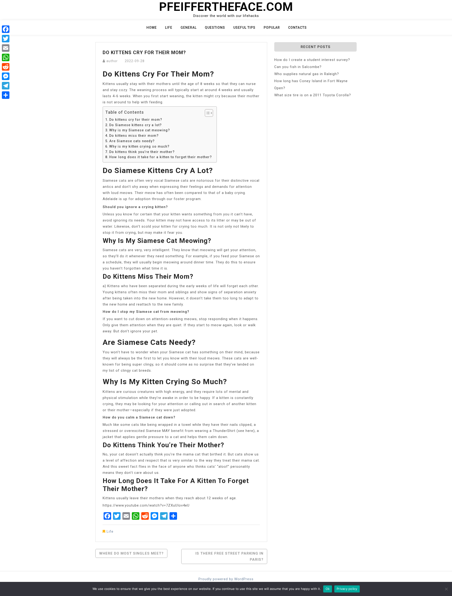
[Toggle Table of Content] (206, 113)
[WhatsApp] (5, 57)
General (189, 27)
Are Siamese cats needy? (132, 141)
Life (168, 27)
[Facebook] (5, 29)
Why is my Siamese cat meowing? (139, 130)
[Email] (5, 48)
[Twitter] (5, 38)
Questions (215, 27)
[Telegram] (5, 85)
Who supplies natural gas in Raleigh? (306, 74)
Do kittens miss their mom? (134, 135)
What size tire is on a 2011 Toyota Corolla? (312, 95)
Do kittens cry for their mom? (135, 119)
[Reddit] (5, 67)
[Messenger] (5, 76)
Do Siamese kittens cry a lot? (135, 125)
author (112, 61)
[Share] (5, 95)
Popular (272, 27)
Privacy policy (347, 589)
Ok (328, 589)
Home (151, 27)
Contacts (297, 27)
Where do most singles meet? (131, 553)
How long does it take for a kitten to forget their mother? (160, 157)
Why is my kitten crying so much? (139, 146)
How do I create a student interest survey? (312, 60)
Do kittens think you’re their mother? (142, 152)
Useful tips (244, 27)
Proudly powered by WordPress (226, 579)
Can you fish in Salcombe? (298, 67)
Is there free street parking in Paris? (229, 556)
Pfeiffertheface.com (226, 7)
